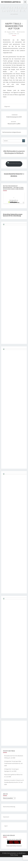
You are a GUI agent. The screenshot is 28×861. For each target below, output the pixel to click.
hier (23, 174)
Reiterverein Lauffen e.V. (11, 2)
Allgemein (7, 106)
